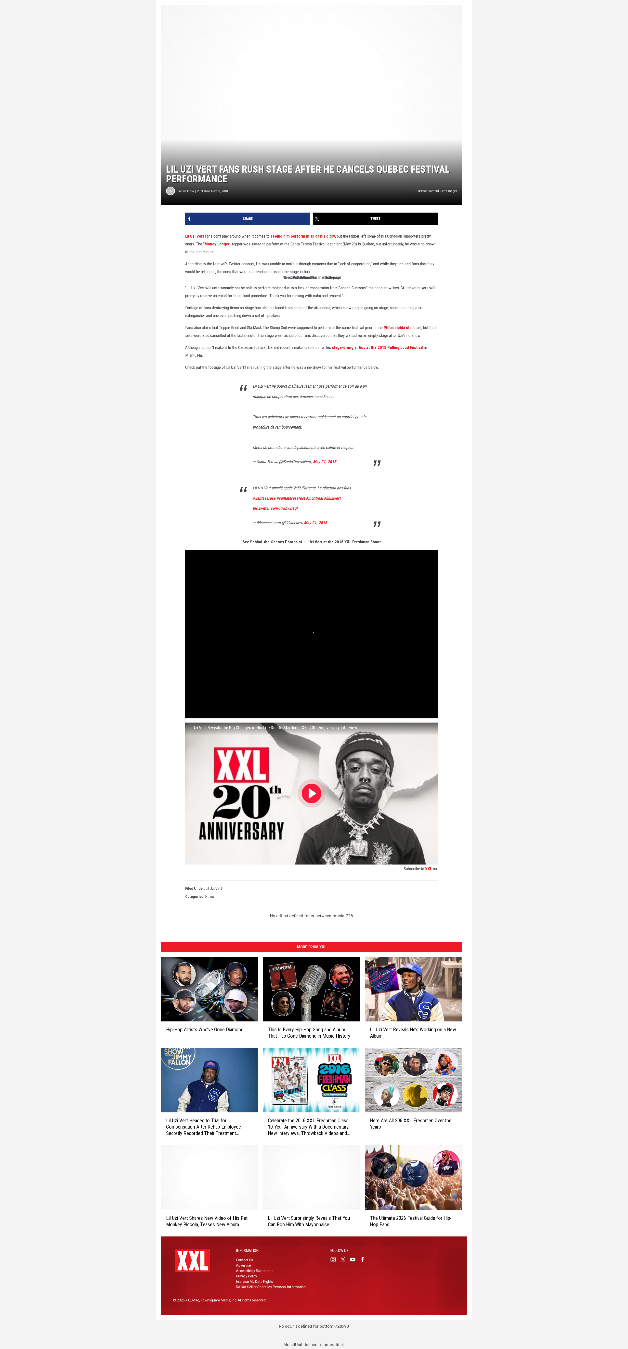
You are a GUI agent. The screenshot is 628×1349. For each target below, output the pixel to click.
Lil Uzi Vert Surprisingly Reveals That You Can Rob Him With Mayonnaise (309, 1221)
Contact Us (244, 1260)
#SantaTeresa (264, 498)
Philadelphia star (398, 327)
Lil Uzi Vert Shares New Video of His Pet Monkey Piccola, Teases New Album (207, 1221)
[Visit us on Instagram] (335, 1259)
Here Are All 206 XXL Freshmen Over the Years (410, 1124)
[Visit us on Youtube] (355, 1259)
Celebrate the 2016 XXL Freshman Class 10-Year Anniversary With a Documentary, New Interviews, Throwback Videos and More (308, 1127)
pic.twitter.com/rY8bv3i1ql (275, 508)
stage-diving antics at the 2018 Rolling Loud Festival (377, 347)
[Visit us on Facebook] (364, 1259)
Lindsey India (185, 191)
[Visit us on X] (345, 1259)
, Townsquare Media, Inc (217, 1300)
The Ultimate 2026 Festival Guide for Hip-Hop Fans (411, 1221)
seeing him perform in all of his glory (303, 236)
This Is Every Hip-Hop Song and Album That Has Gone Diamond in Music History (309, 1033)
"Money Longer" (217, 244)
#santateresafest (290, 498)
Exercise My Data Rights (254, 1282)
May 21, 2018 (324, 461)
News (209, 897)
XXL (428, 868)
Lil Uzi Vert (194, 236)
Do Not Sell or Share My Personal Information (271, 1287)
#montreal (314, 498)
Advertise (243, 1265)
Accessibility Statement (254, 1271)
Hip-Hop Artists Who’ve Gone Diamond (204, 1029)
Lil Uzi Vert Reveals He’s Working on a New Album (413, 1033)
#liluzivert (332, 498)
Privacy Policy (246, 1276)
